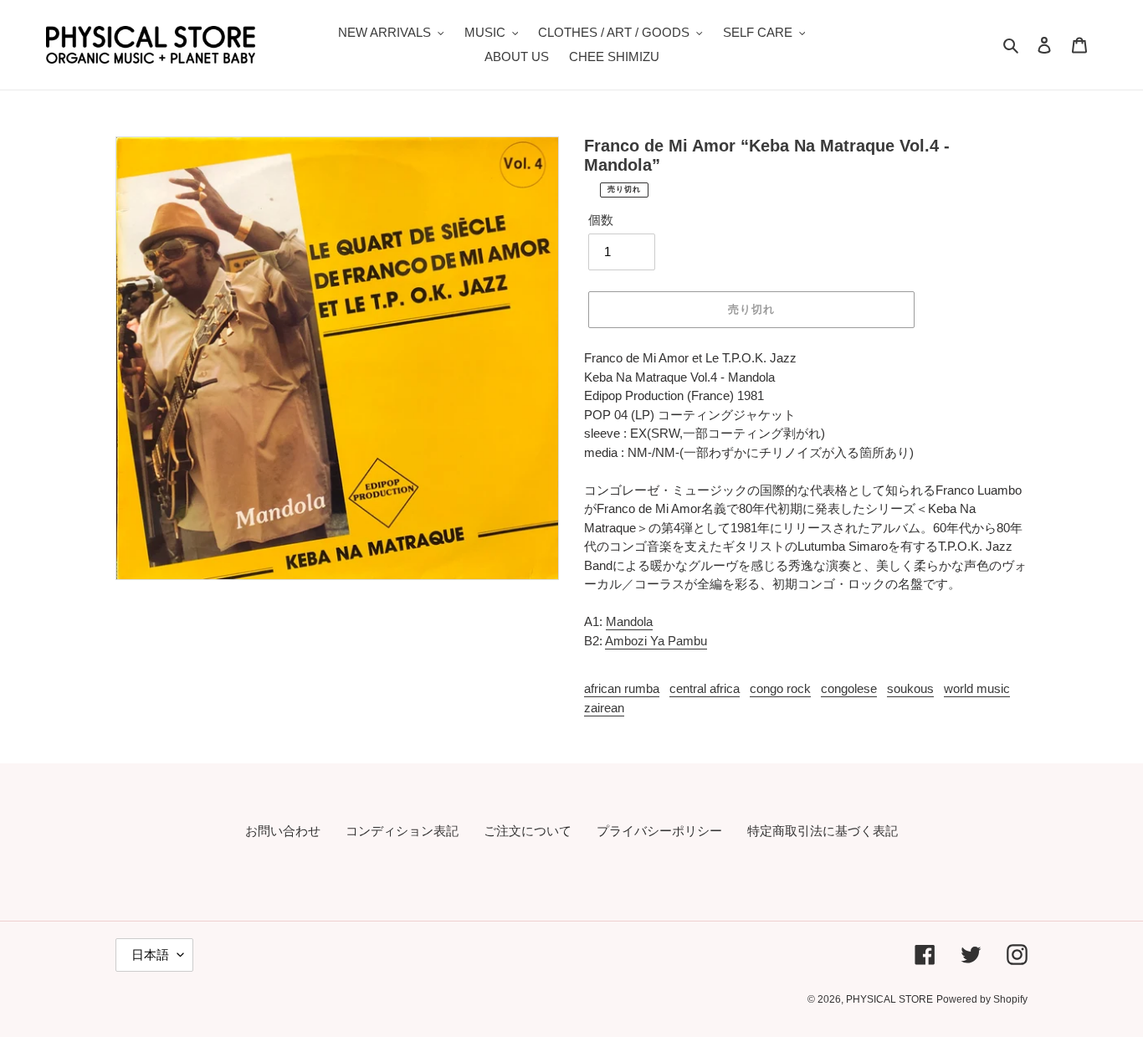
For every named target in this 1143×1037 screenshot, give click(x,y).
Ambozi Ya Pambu (656, 641)
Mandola (629, 621)
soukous (910, 688)
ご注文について (528, 831)
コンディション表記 (402, 831)
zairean (604, 708)
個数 (600, 220)
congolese (849, 688)
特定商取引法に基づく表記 (822, 831)
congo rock (780, 688)
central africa (704, 688)
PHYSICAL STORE (889, 999)
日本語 (150, 954)
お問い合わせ (282, 831)
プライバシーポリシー (659, 831)
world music (977, 688)
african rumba (621, 688)
